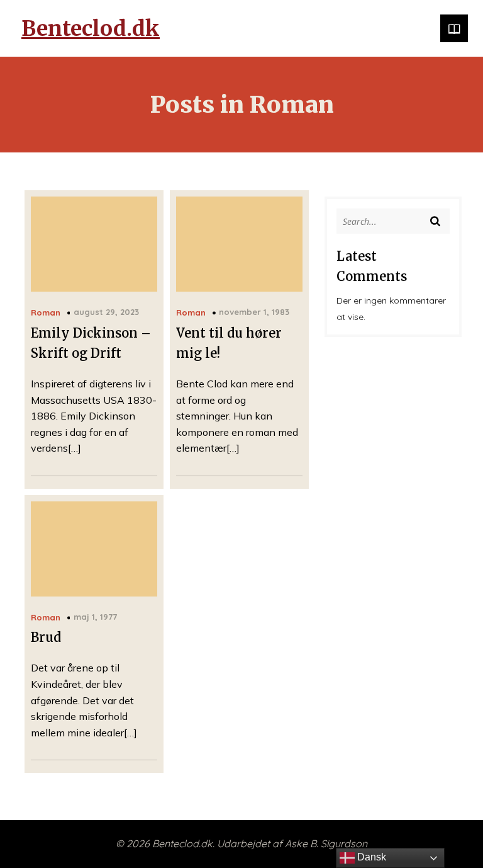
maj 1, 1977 (95, 617)
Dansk (370, 857)
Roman (45, 312)
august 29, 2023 (106, 312)
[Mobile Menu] (454, 28)
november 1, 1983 (254, 312)
